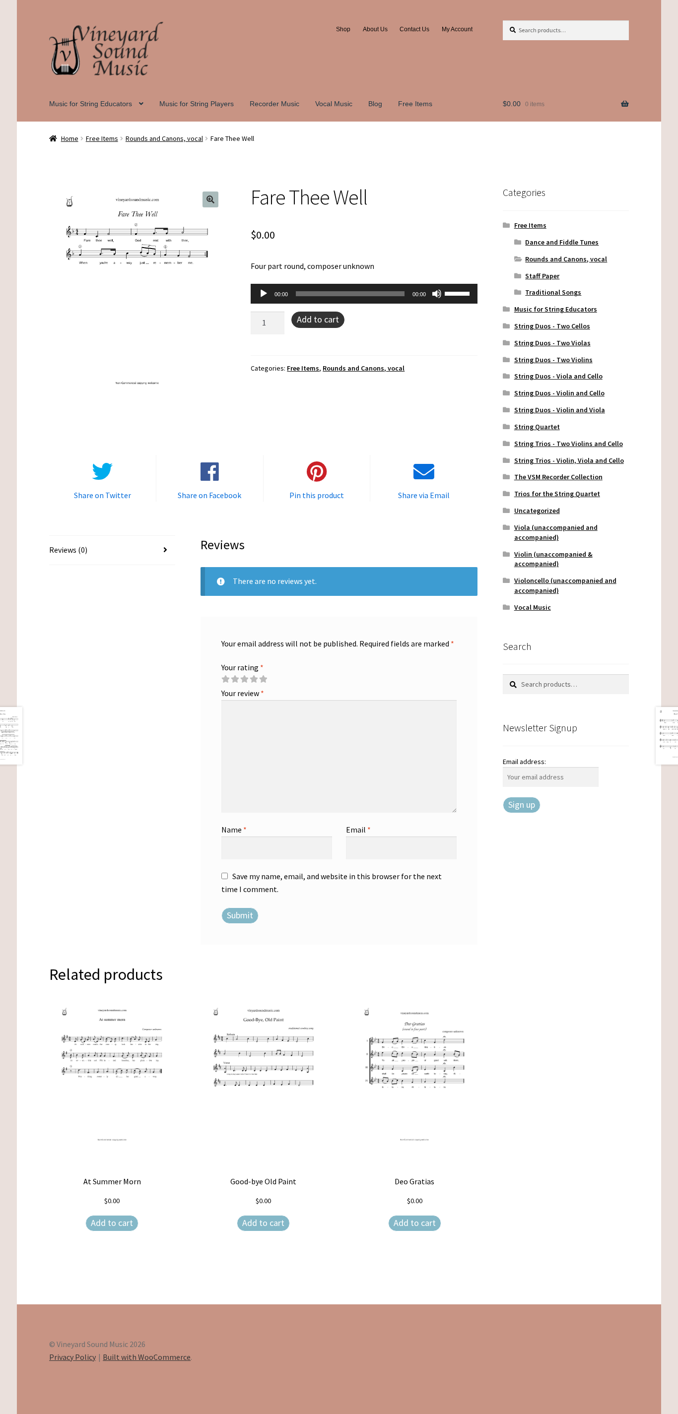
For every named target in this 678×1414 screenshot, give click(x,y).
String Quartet (537, 426)
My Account (457, 29)
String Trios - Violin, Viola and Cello (569, 460)
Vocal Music (333, 104)
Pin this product (316, 495)
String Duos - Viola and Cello (558, 376)
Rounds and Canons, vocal (164, 138)
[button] (210, 199)
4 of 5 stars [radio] (254, 679)
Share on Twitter (102, 495)
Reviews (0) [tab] (68, 550)
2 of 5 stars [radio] (235, 679)
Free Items (415, 104)
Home (69, 138)
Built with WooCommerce (147, 1357)
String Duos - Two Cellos (552, 325)
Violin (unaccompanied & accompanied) (553, 559)
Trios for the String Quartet (557, 493)
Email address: (524, 761)
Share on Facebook (209, 495)
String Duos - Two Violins (553, 359)
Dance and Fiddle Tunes (562, 242)
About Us (375, 29)
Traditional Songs (553, 292)
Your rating (242, 667)
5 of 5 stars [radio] (263, 679)
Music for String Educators (90, 104)
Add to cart (318, 319)
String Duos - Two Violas (552, 342)
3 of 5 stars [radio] (244, 679)
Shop (343, 29)
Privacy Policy (72, 1357)
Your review (242, 693)
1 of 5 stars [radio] (225, 679)
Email (358, 830)
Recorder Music (274, 104)
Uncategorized (537, 510)
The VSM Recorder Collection (558, 476)
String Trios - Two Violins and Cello (568, 443)
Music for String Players (196, 104)
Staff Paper (542, 275)
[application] (364, 294)
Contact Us (414, 29)
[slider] (459, 293)
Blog (375, 104)
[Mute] (437, 294)
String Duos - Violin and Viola (559, 409)
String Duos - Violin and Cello (559, 392)
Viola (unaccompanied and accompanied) (556, 532)
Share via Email (424, 495)
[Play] (264, 294)
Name (234, 830)
